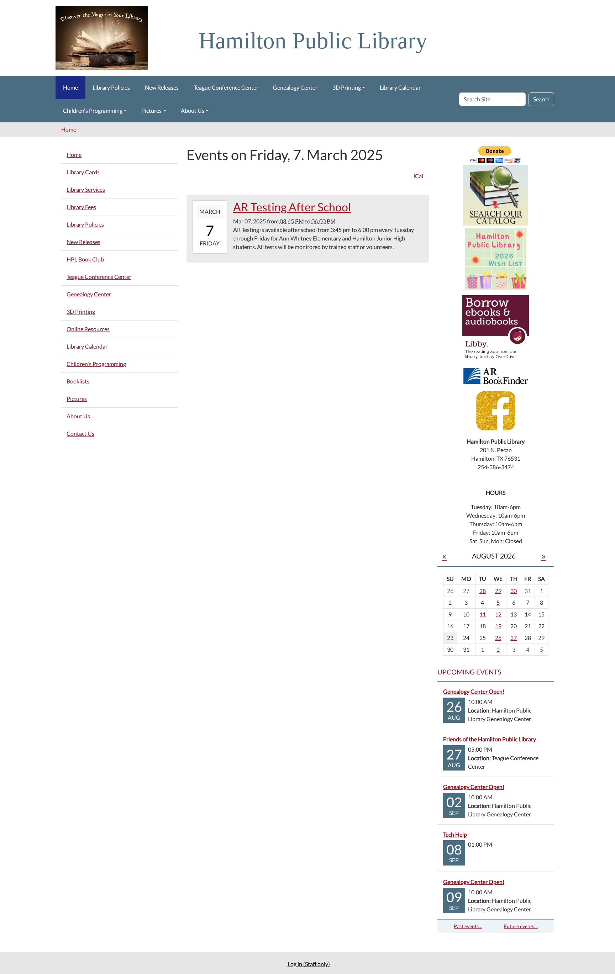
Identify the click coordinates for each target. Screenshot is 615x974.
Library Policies (111, 87)
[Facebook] (495, 410)
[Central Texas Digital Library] (495, 327)
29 (498, 590)
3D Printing (346, 87)
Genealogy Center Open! (473, 691)
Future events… (521, 926)
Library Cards (83, 172)
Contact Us (80, 433)
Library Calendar (400, 87)
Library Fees (81, 206)
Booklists (78, 381)
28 (482, 590)
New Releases (162, 87)
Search (541, 99)
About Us (192, 110)
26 (498, 637)
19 (498, 626)
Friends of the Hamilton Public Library (489, 739)
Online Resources (88, 328)
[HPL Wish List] (495, 258)
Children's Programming (92, 110)
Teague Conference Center (226, 87)
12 (498, 614)
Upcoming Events (469, 672)
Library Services (86, 189)
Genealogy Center (295, 87)
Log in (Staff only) (309, 963)
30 (513, 590)
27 (513, 637)
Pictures (151, 110)
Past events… (468, 926)
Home (70, 87)
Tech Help (455, 834)
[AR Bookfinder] (496, 375)
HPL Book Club (85, 259)
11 (482, 614)
